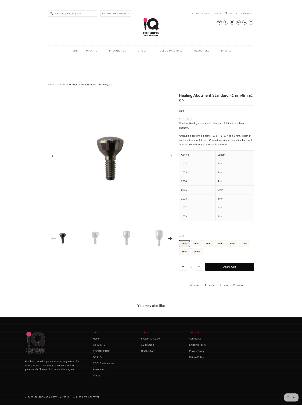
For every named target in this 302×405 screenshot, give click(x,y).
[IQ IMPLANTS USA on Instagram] (238, 22)
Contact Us (195, 338)
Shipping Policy (197, 344)
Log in (217, 13)
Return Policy (196, 357)
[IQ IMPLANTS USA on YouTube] (232, 22)
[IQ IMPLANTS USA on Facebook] (226, 22)
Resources (202, 51)
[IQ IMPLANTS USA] (151, 27)
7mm (244, 243)
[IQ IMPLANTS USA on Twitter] (219, 22)
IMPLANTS (92, 51)
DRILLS (143, 51)
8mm (184, 251)
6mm (232, 243)
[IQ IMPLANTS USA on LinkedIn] (244, 22)
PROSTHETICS (118, 51)
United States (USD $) (114, 14)
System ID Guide (150, 338)
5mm (220, 243)
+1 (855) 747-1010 (201, 13)
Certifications (148, 351)
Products (61, 84)
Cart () (232, 13)
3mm (196, 243)
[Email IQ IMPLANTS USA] (251, 22)
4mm (208, 243)
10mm (197, 251)
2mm (184, 243)
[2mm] (112, 156)
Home (74, 51)
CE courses (147, 344)
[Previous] (53, 156)
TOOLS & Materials (171, 51)
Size (182, 236)
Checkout (246, 13)
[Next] (170, 156)
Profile (226, 51)
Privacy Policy (196, 351)
